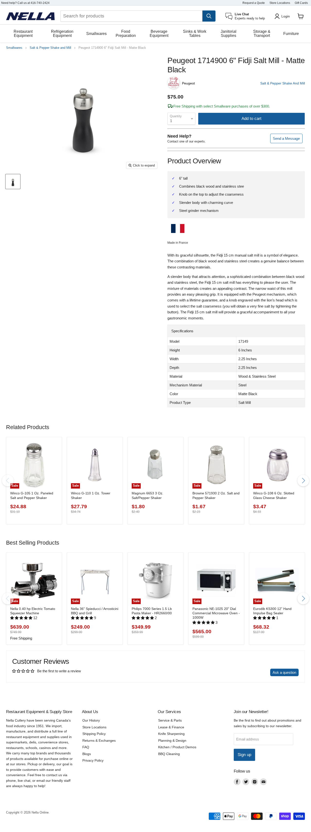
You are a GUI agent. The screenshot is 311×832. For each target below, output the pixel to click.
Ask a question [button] (284, 672)
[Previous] (8, 480)
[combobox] (131, 16)
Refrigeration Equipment (62, 33)
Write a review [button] (254, 672)
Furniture (291, 34)
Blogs (86, 754)
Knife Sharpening (171, 734)
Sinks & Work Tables (194, 33)
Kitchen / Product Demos (177, 747)
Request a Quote (253, 3)
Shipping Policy (94, 734)
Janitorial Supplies (228, 33)
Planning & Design (172, 740)
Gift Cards (301, 3)
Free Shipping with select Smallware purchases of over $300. (221, 106)
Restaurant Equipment (23, 33)
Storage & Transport (261, 33)
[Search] (209, 16)
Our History (91, 720)
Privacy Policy (93, 760)
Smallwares (96, 34)
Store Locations (279, 3)
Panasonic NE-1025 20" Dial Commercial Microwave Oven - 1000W (216, 613)
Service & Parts (170, 720)
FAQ (85, 747)
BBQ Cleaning (169, 754)
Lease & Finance (171, 727)
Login (285, 16)
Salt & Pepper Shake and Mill (50, 48)
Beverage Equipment (159, 33)
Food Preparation (126, 33)
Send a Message (286, 138)
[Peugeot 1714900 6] (13, 181)
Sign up (244, 754)
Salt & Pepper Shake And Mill (282, 83)
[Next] (303, 480)
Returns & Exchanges (99, 740)
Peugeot (188, 83)
